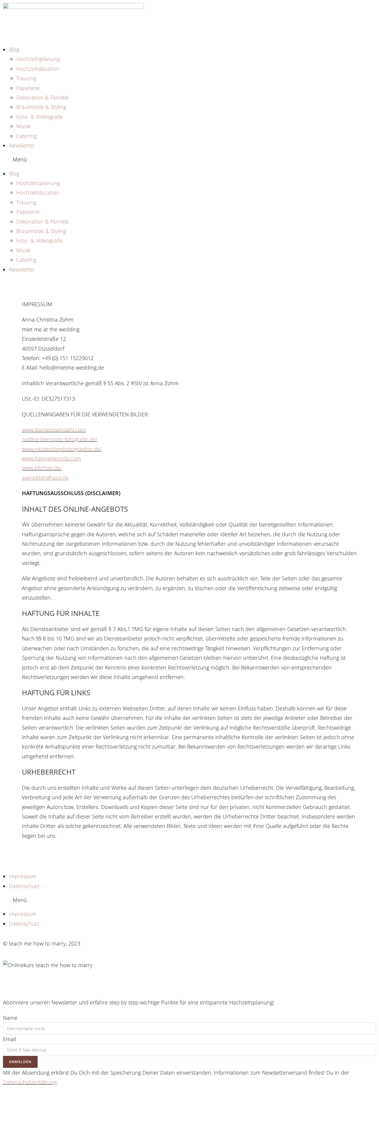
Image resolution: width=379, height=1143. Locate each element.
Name (10, 1017)
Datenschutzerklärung (30, 1082)
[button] (189, 159)
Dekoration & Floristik (42, 97)
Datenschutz (24, 886)
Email (9, 1039)
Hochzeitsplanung (38, 58)
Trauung (26, 78)
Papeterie (28, 87)
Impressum (22, 876)
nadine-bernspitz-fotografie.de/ (59, 439)
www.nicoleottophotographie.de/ (62, 448)
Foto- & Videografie (39, 116)
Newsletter (22, 145)
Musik (23, 126)
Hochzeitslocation (38, 68)
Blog (14, 49)
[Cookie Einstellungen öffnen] (44, 1138)
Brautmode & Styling (41, 106)
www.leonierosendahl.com (54, 429)
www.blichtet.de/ (42, 467)
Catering (26, 135)
